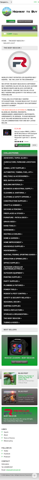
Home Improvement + (13, 242)
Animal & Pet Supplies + (15, 168)
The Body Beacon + (17, 41)
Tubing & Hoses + (11, 322)
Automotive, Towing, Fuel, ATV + (18, 172)
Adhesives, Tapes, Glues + (16, 158)
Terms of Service (9, 438)
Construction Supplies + (15, 201)
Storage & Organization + (16, 314)
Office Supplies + (12, 263)
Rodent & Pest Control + (15, 293)
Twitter (6, 451)
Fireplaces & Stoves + (14, 213)
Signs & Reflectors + (14, 310)
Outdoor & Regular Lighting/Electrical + (14, 268)
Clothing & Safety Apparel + (17, 197)
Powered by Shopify (30, 475)
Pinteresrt (7, 457)
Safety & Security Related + (17, 298)
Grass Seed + (10, 222)
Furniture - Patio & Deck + (16, 217)
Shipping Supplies (12, 306)
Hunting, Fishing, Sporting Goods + (20, 255)
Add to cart (24, 145)
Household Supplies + (14, 246)
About (6, 435)
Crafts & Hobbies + (13, 205)
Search (6, 432)
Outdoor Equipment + (14, 273)
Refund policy (8, 441)
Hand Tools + (10, 226)
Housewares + (10, 250)
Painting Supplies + (13, 277)
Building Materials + (13, 184)
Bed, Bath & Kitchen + (14, 180)
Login (11, 21)
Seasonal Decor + (12, 302)
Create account (25, 21)
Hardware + (9, 230)
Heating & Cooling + (13, 234)
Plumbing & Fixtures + (14, 285)
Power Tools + (10, 289)
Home (4, 41)
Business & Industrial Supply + (18, 189)
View (34, 145)
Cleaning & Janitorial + (15, 193)
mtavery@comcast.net (13, 470)
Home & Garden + (11, 238)
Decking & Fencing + (13, 209)
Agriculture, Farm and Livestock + (20, 163)
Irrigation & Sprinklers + (16, 259)
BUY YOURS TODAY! (19, 362)
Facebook (7, 454)
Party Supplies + (12, 281)
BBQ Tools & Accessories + (16, 176)
